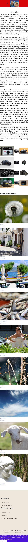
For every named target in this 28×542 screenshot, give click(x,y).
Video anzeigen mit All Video (9, 518)
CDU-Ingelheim (6, 502)
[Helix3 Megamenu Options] (7, 3)
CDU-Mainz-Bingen (7, 505)
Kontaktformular (6, 512)
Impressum (5, 515)
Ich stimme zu (3, 541)
